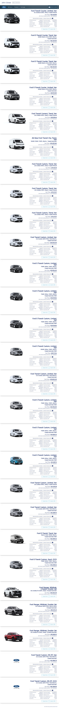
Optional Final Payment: (47, 21)
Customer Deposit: (32, 22)
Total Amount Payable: (46, 20)
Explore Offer (52, 29)
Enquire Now (45, 29)
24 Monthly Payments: (32, 492)
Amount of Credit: (32, 50)
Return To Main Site (16, 2)
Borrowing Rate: (46, 25)
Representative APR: (46, 26)
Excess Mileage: (47, 50)
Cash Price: (31, 21)
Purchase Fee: (31, 26)
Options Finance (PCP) (47, 18)
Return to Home (54, 7)
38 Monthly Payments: (32, 640)
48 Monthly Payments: (32, 20)
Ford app (23, 7)
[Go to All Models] (4, 7)
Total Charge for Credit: (32, 25)
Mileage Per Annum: (46, 22)
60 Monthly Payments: (32, 123)
